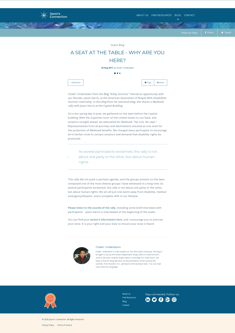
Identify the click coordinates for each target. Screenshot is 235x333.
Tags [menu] (149, 82)
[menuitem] (142, 15)
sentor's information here (106, 219)
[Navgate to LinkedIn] (147, 299)
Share (210, 32)
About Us (142, 15)
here (116, 267)
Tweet (227, 32)
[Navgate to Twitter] (154, 299)
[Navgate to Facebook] (161, 299)
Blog (178, 15)
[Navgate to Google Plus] (167, 299)
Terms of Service (64, 325)
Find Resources (161, 15)
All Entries (76, 82)
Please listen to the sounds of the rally (91, 208)
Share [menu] (161, 82)
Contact (189, 15)
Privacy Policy (48, 325)
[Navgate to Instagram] (174, 299)
